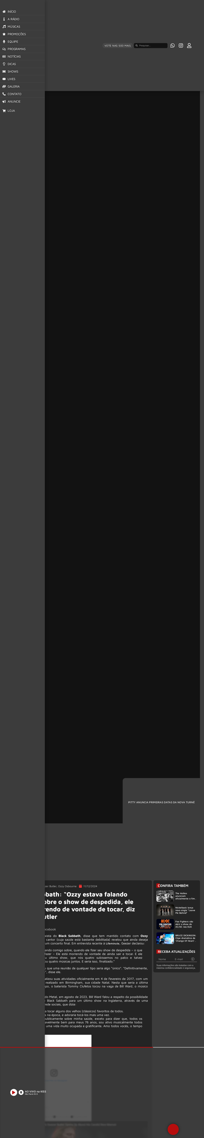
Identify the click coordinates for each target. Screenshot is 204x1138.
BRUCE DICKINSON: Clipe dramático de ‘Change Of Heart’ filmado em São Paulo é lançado (185, 940)
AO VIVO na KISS (35, 1091)
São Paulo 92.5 (31, 1094)
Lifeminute (112, 943)
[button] (173, 1129)
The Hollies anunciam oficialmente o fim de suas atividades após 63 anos (185, 898)
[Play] (13, 1092)
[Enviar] (193, 959)
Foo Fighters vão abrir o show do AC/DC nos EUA (184, 924)
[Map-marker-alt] (21, 1092)
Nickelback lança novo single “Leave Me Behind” (185, 910)
